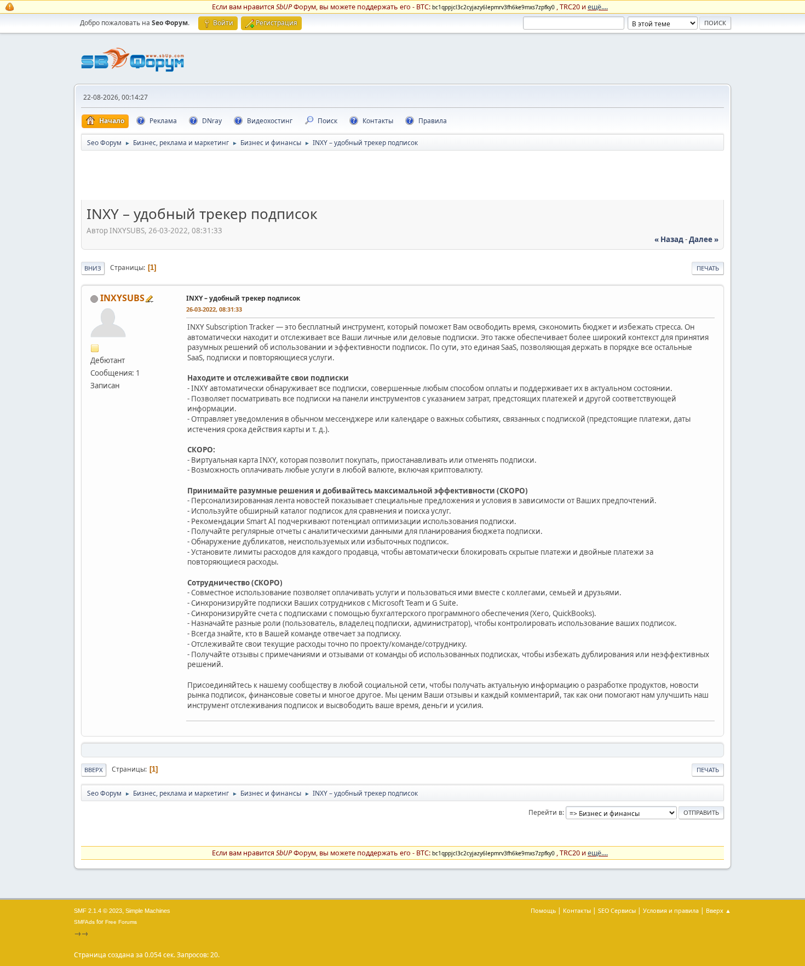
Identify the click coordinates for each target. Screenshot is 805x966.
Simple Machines (147, 910)
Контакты (577, 910)
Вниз (92, 268)
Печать (708, 268)
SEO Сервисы (617, 910)
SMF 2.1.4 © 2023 (98, 910)
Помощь (543, 910)
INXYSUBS (122, 298)
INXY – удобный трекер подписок (243, 298)
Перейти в (545, 812)
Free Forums (121, 922)
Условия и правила (671, 910)
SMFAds (84, 922)
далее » (703, 239)
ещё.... (598, 7)
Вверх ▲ (718, 910)
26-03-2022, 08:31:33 (214, 309)
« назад (668, 239)
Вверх (93, 770)
